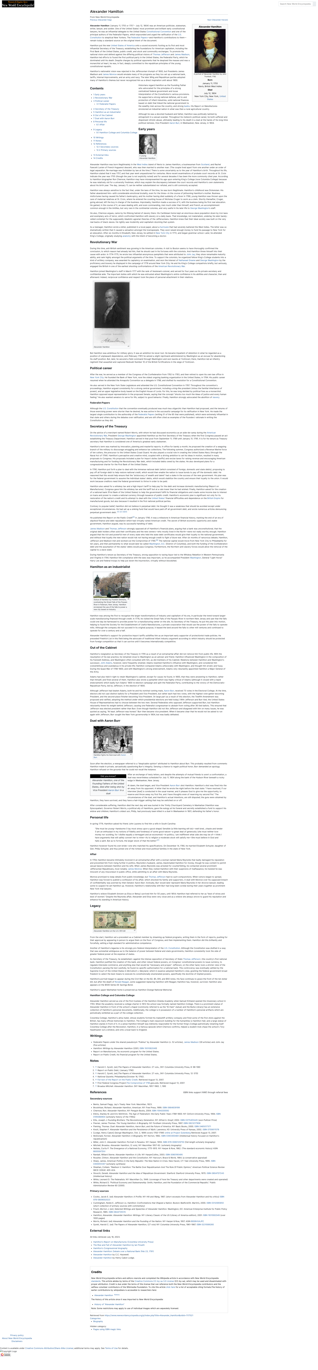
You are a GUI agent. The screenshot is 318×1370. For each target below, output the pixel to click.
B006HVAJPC (197, 1221)
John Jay (190, 254)
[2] (121, 512)
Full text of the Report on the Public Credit (118, 1079)
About (52, 4)
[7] (158, 840)
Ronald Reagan (122, 982)
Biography (98, 1321)
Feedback (63, 4)
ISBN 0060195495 (174, 1154)
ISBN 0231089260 (205, 1224)
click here (170, 1287)
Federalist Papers (139, 37)
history (116, 1295)
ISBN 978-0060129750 (173, 1142)
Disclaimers (17, 1341)
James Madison (182, 54)
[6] (157, 540)
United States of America (123, 45)
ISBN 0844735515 (117, 1212)
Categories (95, 1318)
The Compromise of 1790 (138, 1083)
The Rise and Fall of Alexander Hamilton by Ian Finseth (119, 1245)
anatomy (127, 236)
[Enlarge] (155, 155)
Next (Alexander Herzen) (217, 20)
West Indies (142, 164)
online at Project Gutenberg (178, 1132)
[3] (123, 512)
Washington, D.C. (157, 544)
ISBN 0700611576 (211, 1129)
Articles (41, 4)
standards (95, 1281)
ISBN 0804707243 (215, 1173)
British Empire (213, 498)
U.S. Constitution (111, 408)
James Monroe (110, 74)
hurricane (164, 227)
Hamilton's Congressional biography (110, 1248)
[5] (133, 517)
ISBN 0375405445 (189, 1120)
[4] (126, 512)
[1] (118, 512)
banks (187, 106)
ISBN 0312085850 (215, 1203)
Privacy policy (17, 1335)
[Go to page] (314, 3)
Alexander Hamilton (102, 1254)
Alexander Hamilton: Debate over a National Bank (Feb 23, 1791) (123, 1251)
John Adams (106, 663)
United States (158, 498)
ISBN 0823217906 (191, 1123)
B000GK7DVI (99, 1151)
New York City (162, 233)
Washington (195, 557)
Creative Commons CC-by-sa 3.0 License (154, 1281)
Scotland (205, 164)
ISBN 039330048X (170, 1136)
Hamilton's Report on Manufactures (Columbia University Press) (123, 1242)
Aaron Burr (174, 123)
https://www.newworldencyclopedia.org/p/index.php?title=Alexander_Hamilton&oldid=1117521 (149, 1315)
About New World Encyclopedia (17, 1338)
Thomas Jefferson (161, 54)
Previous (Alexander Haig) (101, 20)
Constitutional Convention (159, 31)
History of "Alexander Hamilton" (109, 1304)
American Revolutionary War (171, 266)
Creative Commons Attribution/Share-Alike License (49, 1348)
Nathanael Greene (187, 260)
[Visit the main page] (18, 3)
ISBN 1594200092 (160, 1110)
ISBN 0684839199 (171, 1107)
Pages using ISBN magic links (107, 1329)
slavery (216, 397)
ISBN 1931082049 (147, 1048)
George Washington (199, 208)
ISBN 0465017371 (202, 1126)
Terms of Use (111, 1348)
